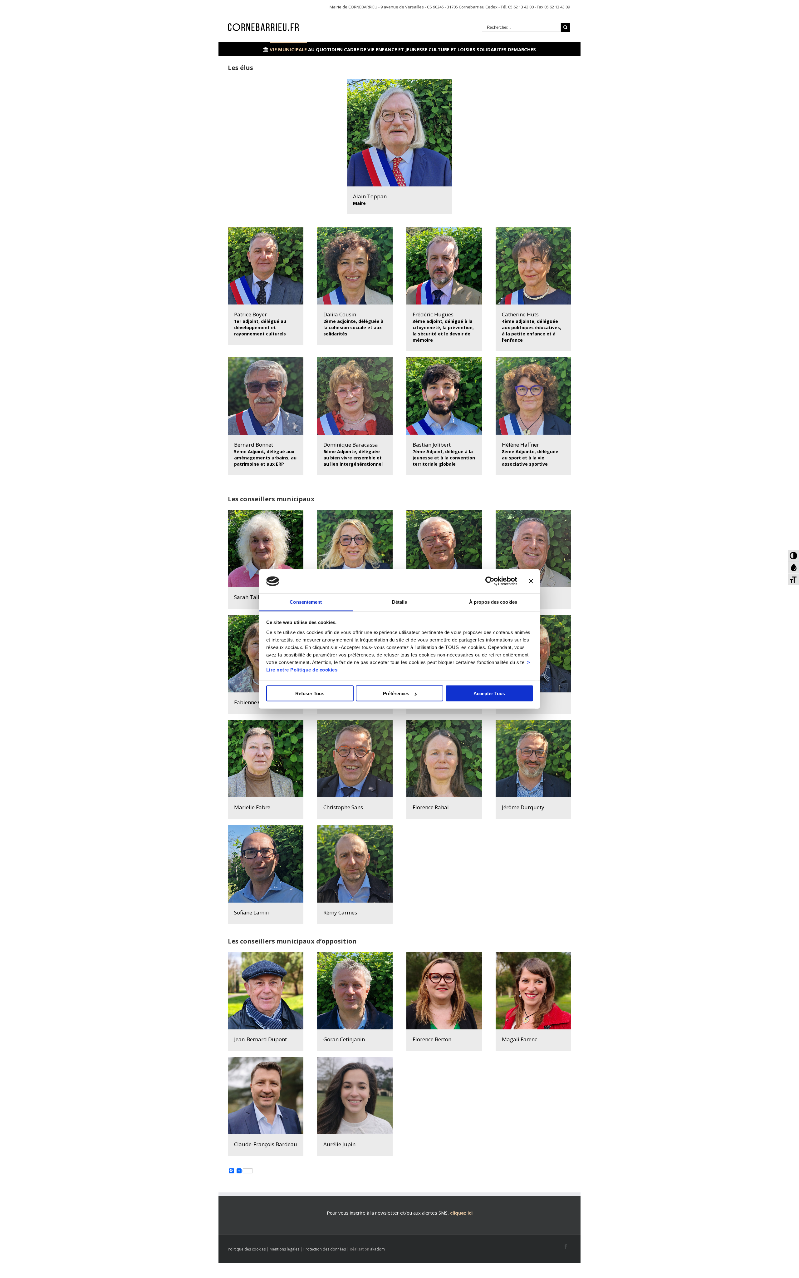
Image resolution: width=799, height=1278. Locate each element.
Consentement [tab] (306, 601)
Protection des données (324, 1249)
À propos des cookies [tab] (493, 601)
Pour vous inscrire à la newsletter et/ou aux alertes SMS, (388, 1213)
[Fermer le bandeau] (531, 581)
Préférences (396, 693)
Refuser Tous (309, 693)
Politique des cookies (247, 1249)
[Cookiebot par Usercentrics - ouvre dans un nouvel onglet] (490, 581)
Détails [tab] (399, 601)
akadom (377, 1249)
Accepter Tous (489, 693)
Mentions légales (284, 1249)
